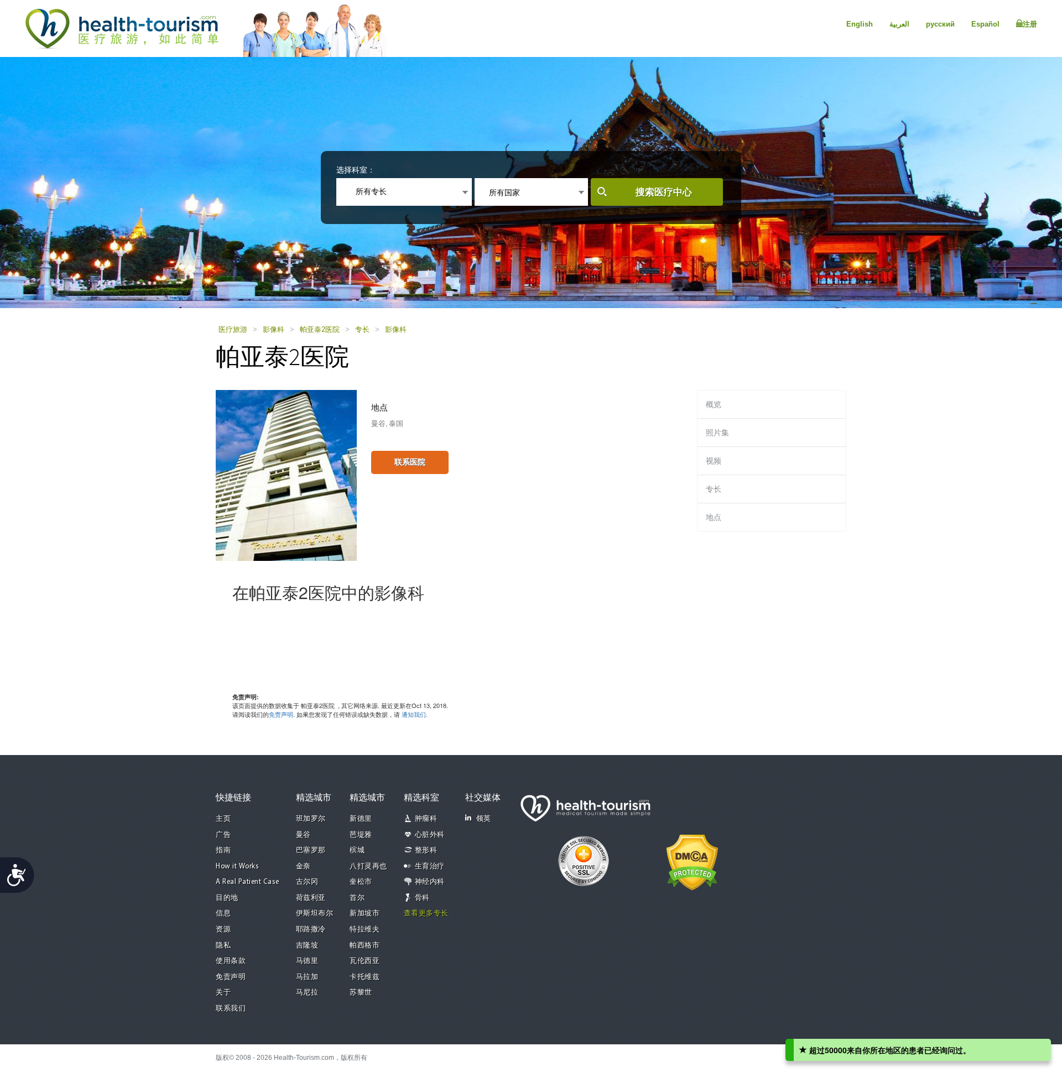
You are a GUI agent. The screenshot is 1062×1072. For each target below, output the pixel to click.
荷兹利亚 (311, 898)
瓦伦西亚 (364, 961)
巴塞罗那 (311, 850)
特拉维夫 (364, 929)
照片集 (717, 432)
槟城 (357, 850)
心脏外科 (430, 835)
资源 (223, 929)
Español (985, 24)
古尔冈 (307, 882)
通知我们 (414, 714)
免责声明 (281, 714)
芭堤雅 (361, 835)
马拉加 (307, 977)
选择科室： (355, 169)
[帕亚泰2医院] (286, 474)
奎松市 (361, 882)
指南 (223, 850)
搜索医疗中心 (664, 192)
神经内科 (430, 882)
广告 (223, 835)
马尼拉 (307, 992)
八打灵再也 (368, 866)
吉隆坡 (307, 945)
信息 (223, 913)
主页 (223, 819)
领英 (483, 819)
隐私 (223, 945)
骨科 (422, 898)
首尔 (357, 898)
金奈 (303, 866)
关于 (223, 992)
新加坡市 (364, 913)
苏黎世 (361, 992)
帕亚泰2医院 (320, 329)
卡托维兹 (364, 977)
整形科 (426, 850)
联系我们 (231, 1008)
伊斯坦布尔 (315, 913)
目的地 (227, 898)
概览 (713, 404)
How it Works (237, 866)
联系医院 (409, 461)
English (859, 24)
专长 (362, 329)
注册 (1030, 24)
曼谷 (303, 835)
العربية (899, 24)
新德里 (361, 819)
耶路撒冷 (311, 929)
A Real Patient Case (247, 882)
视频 (713, 460)
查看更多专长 (426, 913)
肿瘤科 (426, 819)
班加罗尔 (311, 819)
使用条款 (231, 961)
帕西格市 (364, 945)
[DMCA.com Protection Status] (692, 861)
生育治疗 (430, 866)
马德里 (307, 961)
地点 (713, 517)
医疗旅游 (232, 329)
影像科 (273, 329)
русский (940, 24)
